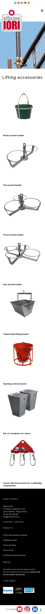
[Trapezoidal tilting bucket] (22, 304)
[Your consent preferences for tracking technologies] (41, 610)
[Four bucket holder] (22, 254)
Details (22, 118)
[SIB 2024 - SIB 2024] (29, 590)
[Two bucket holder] (22, 155)
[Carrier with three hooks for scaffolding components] (22, 453)
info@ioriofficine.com (11, 517)
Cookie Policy (19, 522)
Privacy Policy (8, 522)
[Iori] (11, 20)
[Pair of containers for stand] (22, 403)
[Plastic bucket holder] (22, 105)
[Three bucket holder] (22, 204)
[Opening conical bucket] (22, 353)
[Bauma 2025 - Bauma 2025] (8, 590)
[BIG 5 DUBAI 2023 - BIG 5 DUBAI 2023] (19, 590)
